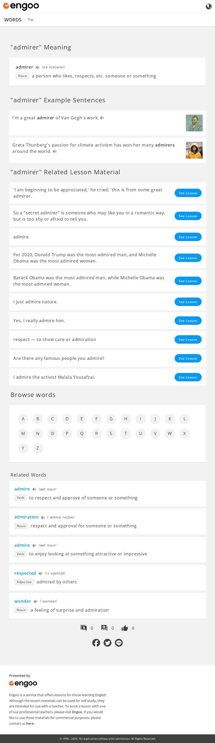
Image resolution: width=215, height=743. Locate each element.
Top (30, 19)
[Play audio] (38, 68)
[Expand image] (194, 123)
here (30, 723)
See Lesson (188, 193)
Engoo (77, 712)
